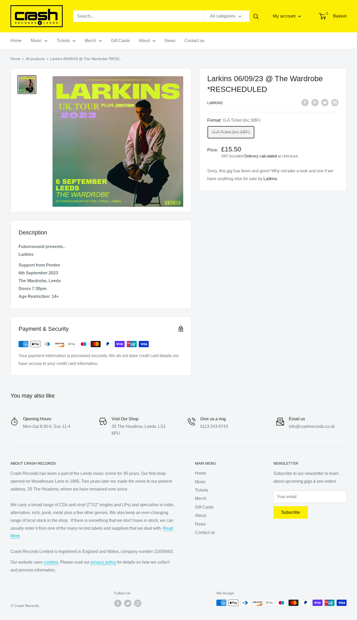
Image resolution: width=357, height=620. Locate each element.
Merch (90, 40)
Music (36, 40)
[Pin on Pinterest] (315, 102)
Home (16, 40)
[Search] (255, 16)
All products (35, 59)
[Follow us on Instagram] (137, 603)
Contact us (194, 40)
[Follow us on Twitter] (127, 603)
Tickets (63, 40)
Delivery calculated (260, 156)
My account (285, 16)
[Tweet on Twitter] (325, 102)
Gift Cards (120, 40)
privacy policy (103, 562)
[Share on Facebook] (305, 102)
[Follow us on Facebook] (118, 603)
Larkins (215, 103)
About (144, 40)
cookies (51, 562)
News (170, 40)
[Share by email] (334, 102)
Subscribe (290, 512)
